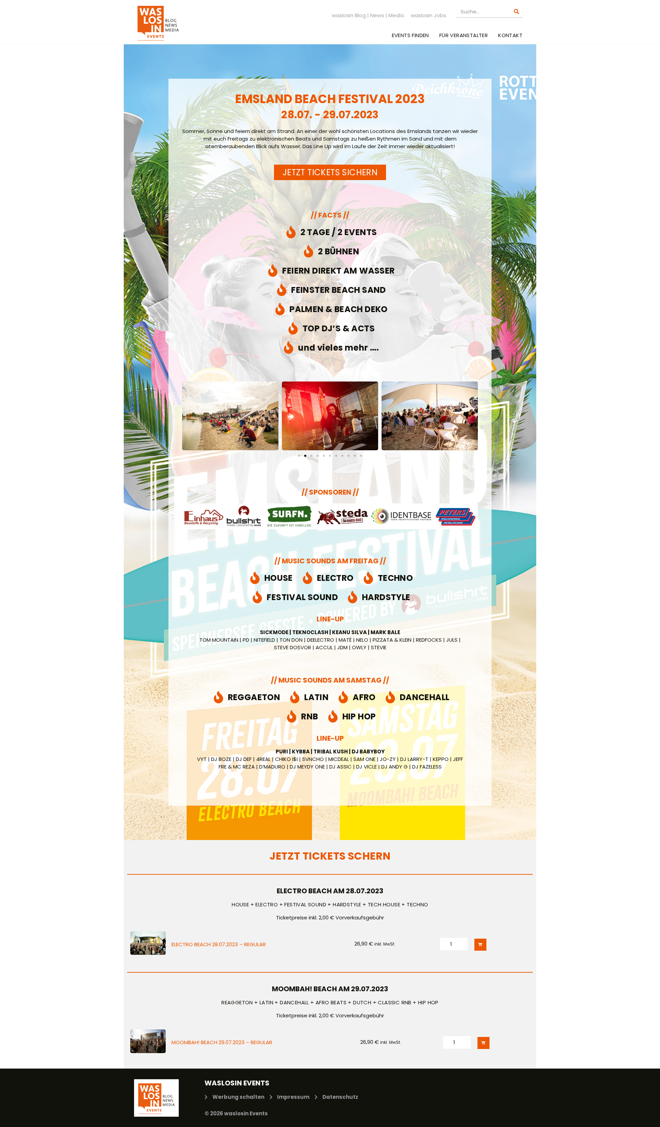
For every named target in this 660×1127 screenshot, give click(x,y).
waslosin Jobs (428, 15)
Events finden (410, 35)
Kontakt (510, 35)
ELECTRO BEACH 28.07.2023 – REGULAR (219, 944)
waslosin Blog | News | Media (368, 15)
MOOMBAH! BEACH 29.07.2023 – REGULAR (222, 1042)
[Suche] (516, 11)
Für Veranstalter (463, 35)
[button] (189, 415)
